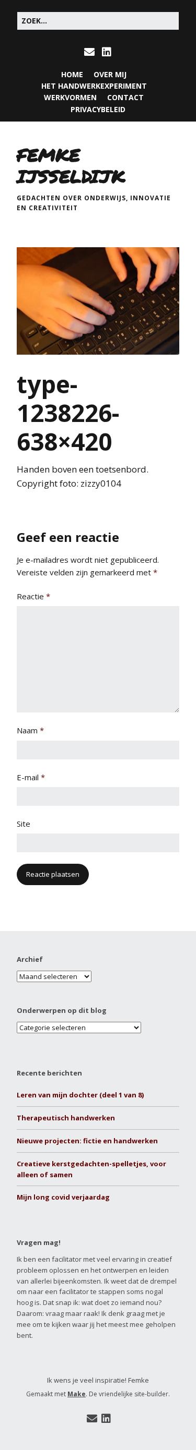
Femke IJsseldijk (71, 165)
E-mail (31, 777)
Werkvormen (70, 97)
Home (72, 74)
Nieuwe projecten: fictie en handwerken (87, 1140)
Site (23, 823)
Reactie (33, 596)
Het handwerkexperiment (94, 86)
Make (76, 1393)
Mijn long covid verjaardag (63, 1197)
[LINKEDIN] (106, 52)
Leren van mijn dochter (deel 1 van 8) (80, 1094)
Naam (30, 730)
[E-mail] (92, 1418)
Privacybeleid (98, 109)
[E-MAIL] (90, 52)
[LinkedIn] (106, 1418)
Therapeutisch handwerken (66, 1117)
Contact (125, 97)
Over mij (110, 74)
